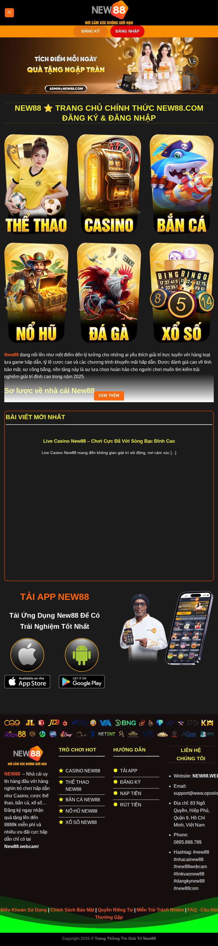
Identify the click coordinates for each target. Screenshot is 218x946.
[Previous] (13, 496)
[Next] (205, 496)
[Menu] (9, 13)
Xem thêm (108, 395)
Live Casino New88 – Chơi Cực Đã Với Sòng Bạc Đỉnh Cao (109, 441)
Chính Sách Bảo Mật (72, 909)
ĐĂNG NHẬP (127, 31)
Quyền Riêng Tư (115, 909)
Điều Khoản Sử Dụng (24, 909)
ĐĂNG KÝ (90, 31)
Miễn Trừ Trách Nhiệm (160, 909)
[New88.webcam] (109, 12)
